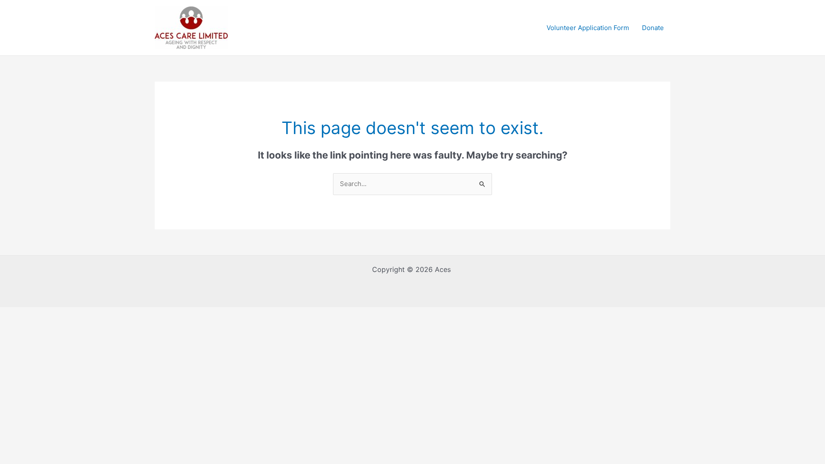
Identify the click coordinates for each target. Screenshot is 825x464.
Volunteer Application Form (588, 28)
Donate (653, 28)
